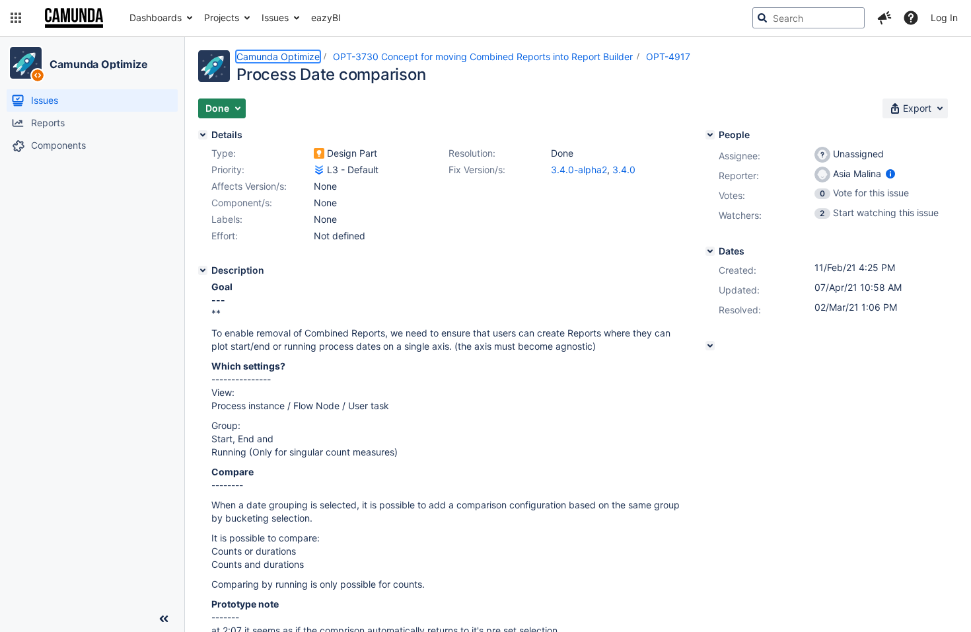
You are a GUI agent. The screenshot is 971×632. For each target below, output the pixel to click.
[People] (710, 134)
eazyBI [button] (326, 17)
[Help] (910, 17)
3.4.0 (623, 169)
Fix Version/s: (477, 169)
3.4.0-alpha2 (579, 169)
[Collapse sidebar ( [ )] (164, 619)
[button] (16, 18)
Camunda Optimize (98, 64)
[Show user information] (890, 173)
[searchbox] (808, 17)
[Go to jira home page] (74, 18)
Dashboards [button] (155, 17)
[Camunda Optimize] (26, 63)
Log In (944, 17)
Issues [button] (275, 17)
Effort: (224, 235)
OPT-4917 (668, 56)
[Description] (202, 270)
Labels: (226, 219)
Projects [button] (221, 17)
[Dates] (710, 251)
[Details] (202, 134)
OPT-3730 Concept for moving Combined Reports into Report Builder (483, 56)
